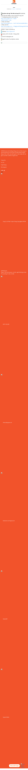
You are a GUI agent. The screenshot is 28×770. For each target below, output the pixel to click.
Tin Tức (2, 162)
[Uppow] (14, 2)
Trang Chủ (3, 160)
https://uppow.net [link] (10, 31)
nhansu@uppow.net (7, 422)
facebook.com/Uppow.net (9, 520)
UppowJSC (5, 619)
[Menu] (1, 2)
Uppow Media (6, 717)
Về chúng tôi (4, 167)
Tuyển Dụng (3, 164)
